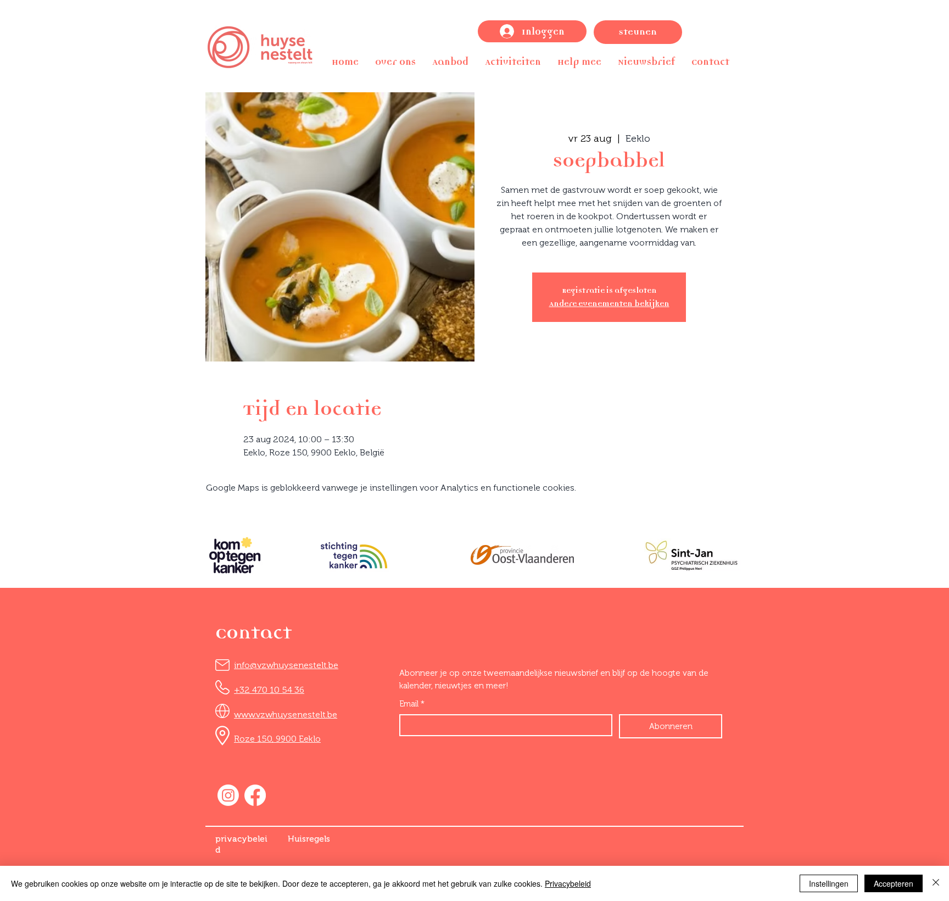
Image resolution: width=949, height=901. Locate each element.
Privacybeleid (568, 883)
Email (412, 704)
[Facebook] (255, 795)
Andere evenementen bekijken (609, 303)
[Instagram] (228, 795)
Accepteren (893, 883)
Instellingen (828, 883)
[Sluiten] (935, 883)
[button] (395, 62)
